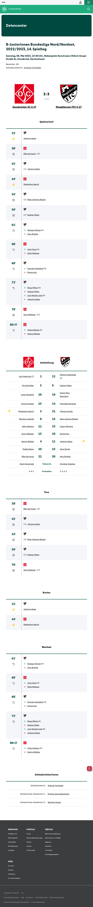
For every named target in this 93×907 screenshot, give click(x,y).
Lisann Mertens (66, 426)
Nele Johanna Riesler (36, 200)
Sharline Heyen (54, 802)
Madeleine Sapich (31, 184)
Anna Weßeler (29, 315)
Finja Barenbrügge (68, 404)
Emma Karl (32, 272)
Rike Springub (29, 154)
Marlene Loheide (26, 419)
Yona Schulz (65, 449)
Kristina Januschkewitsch (58, 794)
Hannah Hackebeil (35, 269)
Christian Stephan (67, 464)
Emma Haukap (27, 404)
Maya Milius (32, 288)
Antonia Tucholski (32, 68)
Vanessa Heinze (34, 230)
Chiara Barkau (33, 330)
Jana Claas (31, 249)
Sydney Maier (33, 215)
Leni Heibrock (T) (26, 376)
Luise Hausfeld (27, 395)
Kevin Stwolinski (27, 464)
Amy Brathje (32, 234)
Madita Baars (28, 449)
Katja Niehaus (33, 253)
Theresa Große (66, 411)
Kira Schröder (28, 386)
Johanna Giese (29, 138)
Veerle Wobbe (33, 334)
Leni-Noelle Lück (34, 296)
